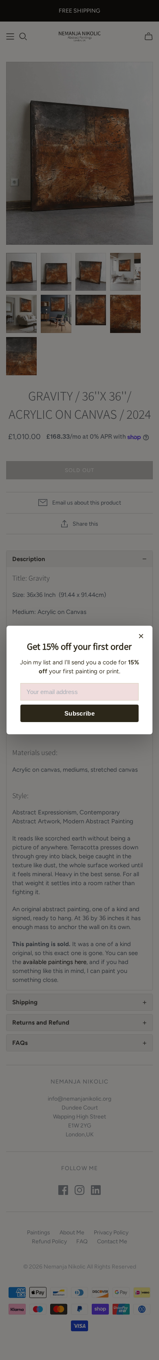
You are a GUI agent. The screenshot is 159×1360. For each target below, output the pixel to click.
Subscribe (79, 713)
